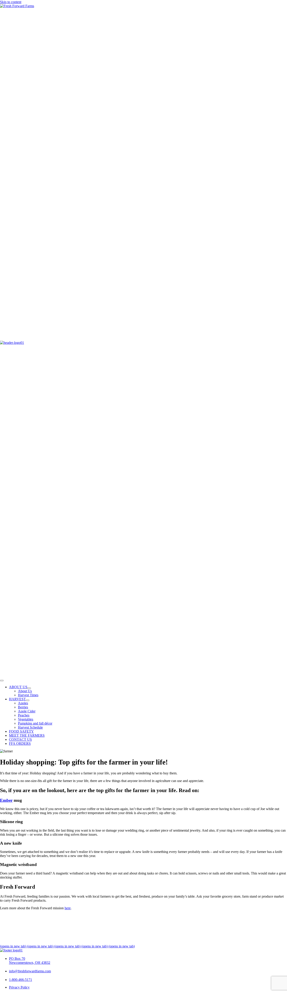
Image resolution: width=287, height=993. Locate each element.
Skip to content (10, 2)
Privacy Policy (19, 987)
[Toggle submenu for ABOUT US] (29, 688)
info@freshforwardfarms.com (30, 971)
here (68, 908)
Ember (6, 800)
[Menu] (2, 680)
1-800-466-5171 (20, 980)
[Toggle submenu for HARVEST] (27, 700)
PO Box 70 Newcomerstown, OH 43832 (29, 960)
